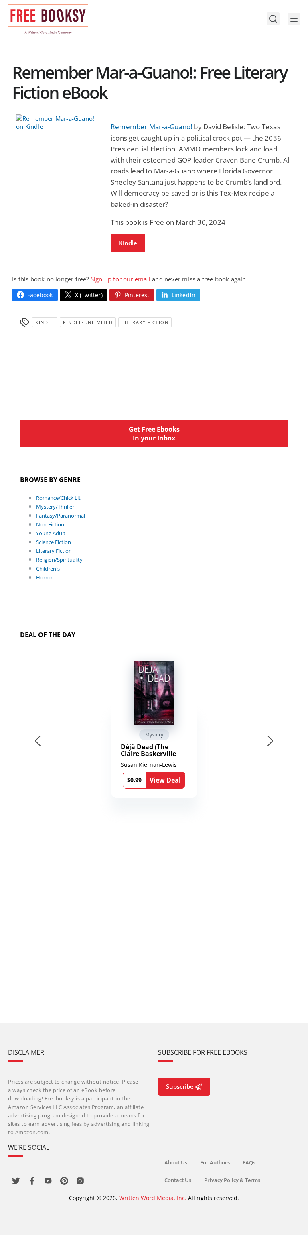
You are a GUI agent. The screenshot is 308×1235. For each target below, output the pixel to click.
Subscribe (180, 1086)
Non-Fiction (50, 524)
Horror (44, 577)
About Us (175, 1162)
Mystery (154, 734)
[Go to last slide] (37, 740)
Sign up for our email (120, 279)
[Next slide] (270, 740)
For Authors (215, 1162)
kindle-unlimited (88, 322)
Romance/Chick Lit (58, 497)
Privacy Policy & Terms (232, 1180)
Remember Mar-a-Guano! (151, 126)
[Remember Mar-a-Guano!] (59, 122)
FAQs (249, 1162)
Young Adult (50, 533)
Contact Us (177, 1180)
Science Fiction (53, 542)
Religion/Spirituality (59, 559)
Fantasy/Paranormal (60, 515)
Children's (48, 568)
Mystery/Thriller (55, 506)
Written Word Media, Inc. (152, 1198)
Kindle (128, 243)
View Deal (165, 780)
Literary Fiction (145, 322)
